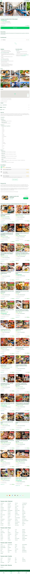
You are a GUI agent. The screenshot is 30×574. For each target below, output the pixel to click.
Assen (1, 513)
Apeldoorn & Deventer (4, 510)
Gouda (9, 517)
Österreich (2, 567)
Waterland (23, 517)
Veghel (23, 514)
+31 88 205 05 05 (23, 55)
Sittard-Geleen (24, 504)
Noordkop (16, 513)
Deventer (9, 504)
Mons (15, 535)
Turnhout (23, 534)
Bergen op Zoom (3, 514)
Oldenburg (23, 547)
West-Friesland (24, 519)
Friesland (9, 516)
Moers (16, 550)
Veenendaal (23, 513)
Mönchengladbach (24, 544)
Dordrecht (9, 507)
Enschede (9, 513)
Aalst (1, 529)
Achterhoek (2, 503)
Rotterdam (16, 523)
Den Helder (9, 503)
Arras (1, 559)
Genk (8, 529)
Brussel (2, 535)
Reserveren (25, 198)
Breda (1, 517)
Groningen (9, 520)
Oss (15, 516)
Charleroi (2, 538)
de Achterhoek (2, 519)
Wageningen (24, 516)
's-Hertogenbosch (24, 503)
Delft (1, 522)
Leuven (16, 529)
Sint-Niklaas (23, 532)
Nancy (16, 559)
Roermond (16, 520)
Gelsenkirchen (10, 550)
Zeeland (23, 522)
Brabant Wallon (3, 532)
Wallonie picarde (24, 538)
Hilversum (16, 503)
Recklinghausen (24, 550)
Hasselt (9, 535)
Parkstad (16, 519)
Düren (8, 546)
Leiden (16, 507)
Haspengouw (9, 534)
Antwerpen (2, 531)
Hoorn (16, 504)
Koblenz (16, 544)
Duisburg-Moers (10, 544)
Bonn (1, 550)
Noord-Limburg (17, 514)
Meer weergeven (15, 179)
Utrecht (23, 510)
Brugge (2, 534)
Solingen (2, 553)
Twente (23, 507)
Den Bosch (2, 523)
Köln (15, 547)
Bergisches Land (3, 546)
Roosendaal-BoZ (17, 522)
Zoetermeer (23, 523)
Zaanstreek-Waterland (25, 520)
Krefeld (16, 546)
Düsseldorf (9, 547)
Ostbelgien (23, 529)
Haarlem (9, 522)
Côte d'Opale (2, 562)
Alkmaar (2, 504)
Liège (15, 531)
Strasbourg (23, 559)
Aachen (2, 544)
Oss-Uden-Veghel (17, 517)
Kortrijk (9, 538)
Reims (16, 562)
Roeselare (23, 531)
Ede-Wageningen (10, 510)
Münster (23, 546)
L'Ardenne (9, 559)
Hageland (9, 532)
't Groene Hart (10, 519)
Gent (8, 531)
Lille (8, 562)
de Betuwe (2, 520)
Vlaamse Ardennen (24, 535)
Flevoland (9, 514)
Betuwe (2, 516)
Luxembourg (16, 532)
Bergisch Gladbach (3, 547)
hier (2, 52)
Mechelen (16, 534)
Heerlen (9, 523)
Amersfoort (2, 507)
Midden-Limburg (17, 510)
